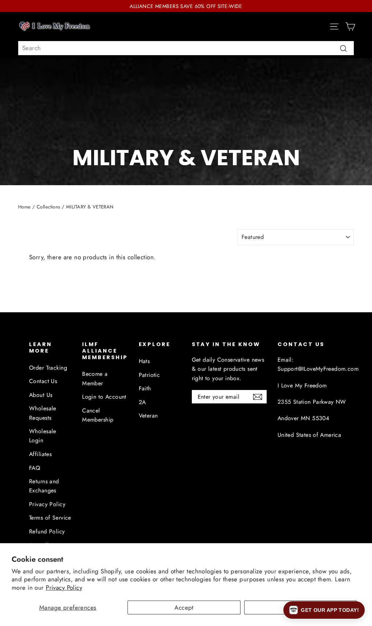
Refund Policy (47, 531)
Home (24, 206)
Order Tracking (48, 367)
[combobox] (186, 48)
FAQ (34, 468)
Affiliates (40, 454)
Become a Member (95, 378)
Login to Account (104, 397)
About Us (40, 395)
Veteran (148, 415)
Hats (144, 361)
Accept (184, 607)
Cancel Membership (97, 415)
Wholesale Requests (42, 413)
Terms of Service (50, 517)
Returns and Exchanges (44, 486)
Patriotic (149, 375)
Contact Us (43, 381)
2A (142, 402)
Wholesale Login (42, 435)
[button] (324, 610)
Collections (48, 206)
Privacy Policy (64, 587)
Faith (145, 388)
